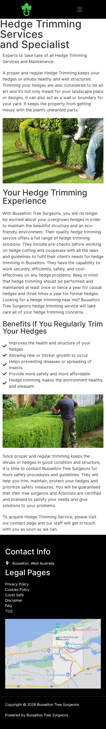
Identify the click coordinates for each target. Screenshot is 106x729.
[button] (79, 9)
